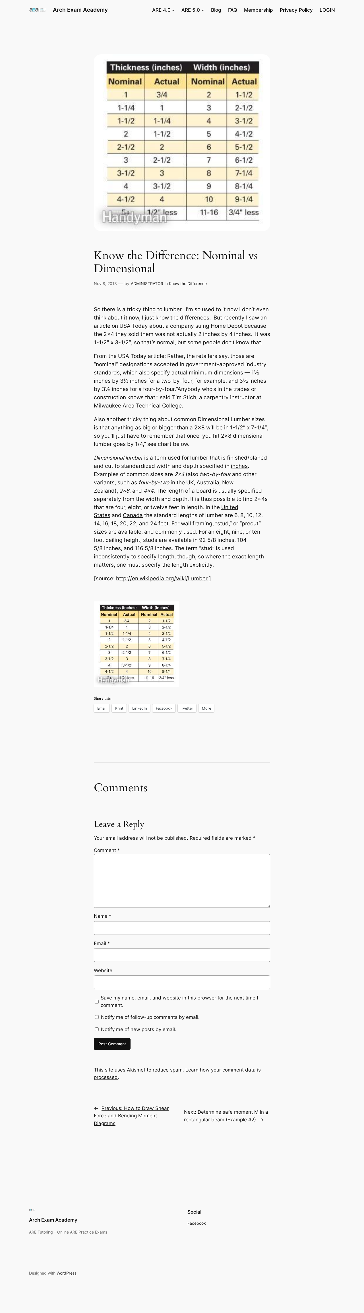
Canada (133, 515)
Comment (107, 850)
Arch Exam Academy (80, 9)
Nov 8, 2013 (105, 283)
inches (239, 466)
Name (102, 916)
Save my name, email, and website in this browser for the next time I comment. (179, 1001)
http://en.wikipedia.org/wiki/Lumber (162, 578)
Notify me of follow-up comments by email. (150, 1017)
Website (103, 970)
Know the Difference (188, 283)
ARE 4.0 (161, 10)
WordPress (66, 1273)
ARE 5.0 (190, 10)
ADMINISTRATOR (147, 283)
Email (102, 943)
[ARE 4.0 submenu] (173, 10)
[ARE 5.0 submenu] (202, 10)
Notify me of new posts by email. (138, 1029)
